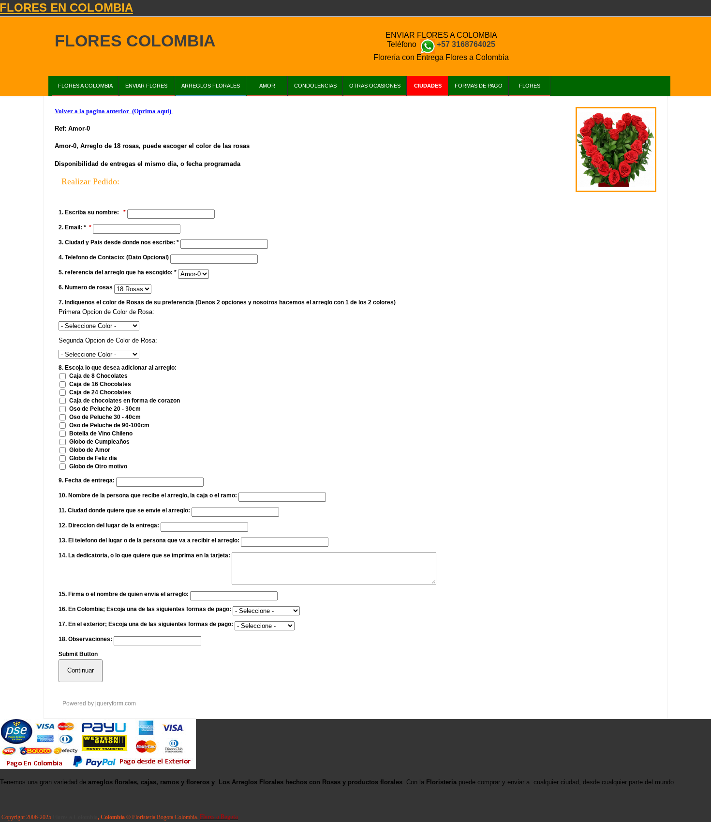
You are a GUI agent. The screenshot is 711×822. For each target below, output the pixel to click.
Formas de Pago (479, 86)
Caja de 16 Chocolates (100, 384)
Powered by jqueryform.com (99, 703)
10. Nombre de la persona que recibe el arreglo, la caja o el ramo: (148, 495)
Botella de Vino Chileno (101, 433)
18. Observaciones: (85, 639)
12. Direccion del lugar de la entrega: (109, 525)
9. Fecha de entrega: (87, 480)
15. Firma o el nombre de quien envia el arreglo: (124, 594)
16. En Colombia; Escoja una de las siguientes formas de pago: (145, 609)
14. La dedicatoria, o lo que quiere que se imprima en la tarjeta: (144, 555)
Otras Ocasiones (374, 86)
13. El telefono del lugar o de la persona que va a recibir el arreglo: (149, 540)
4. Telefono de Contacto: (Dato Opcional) (114, 257)
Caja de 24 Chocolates (100, 392)
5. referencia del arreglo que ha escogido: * (118, 272)
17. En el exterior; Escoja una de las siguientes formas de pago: (146, 624)
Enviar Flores (147, 86)
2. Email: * (72, 227)
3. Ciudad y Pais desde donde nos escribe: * (119, 242)
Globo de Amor (89, 450)
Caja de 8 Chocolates (98, 376)
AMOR (267, 86)
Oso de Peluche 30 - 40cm (105, 417)
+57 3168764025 (466, 44)
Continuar (80, 670)
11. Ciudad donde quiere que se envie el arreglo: (124, 510)
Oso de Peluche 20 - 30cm (105, 409)
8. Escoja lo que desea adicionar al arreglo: (118, 368)
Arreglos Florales (210, 86)
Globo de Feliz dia (93, 458)
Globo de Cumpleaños (99, 442)
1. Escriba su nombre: (89, 212)
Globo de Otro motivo (98, 466)
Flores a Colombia (85, 86)
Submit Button (78, 654)
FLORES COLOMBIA (135, 41)
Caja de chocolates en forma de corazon (124, 401)
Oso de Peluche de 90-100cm (109, 425)
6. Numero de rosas (86, 287)
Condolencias (315, 86)
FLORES (529, 86)
